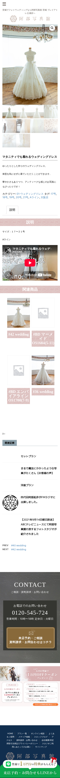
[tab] (12, 210)
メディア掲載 (24, 737)
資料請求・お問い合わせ (26, 740)
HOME (10, 733)
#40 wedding (18, 545)
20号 (19, 197)
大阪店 (44, 197)
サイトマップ (41, 747)
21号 (25, 197)
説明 (12, 209)
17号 (53, 193)
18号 (5, 197)
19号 (11, 197)
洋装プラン (27, 485)
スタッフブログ (41, 737)
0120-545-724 (30, 613)
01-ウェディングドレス (30, 193)
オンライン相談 (37, 733)
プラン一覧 (22, 733)
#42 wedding (18, 549)
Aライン (34, 197)
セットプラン (28, 456)
